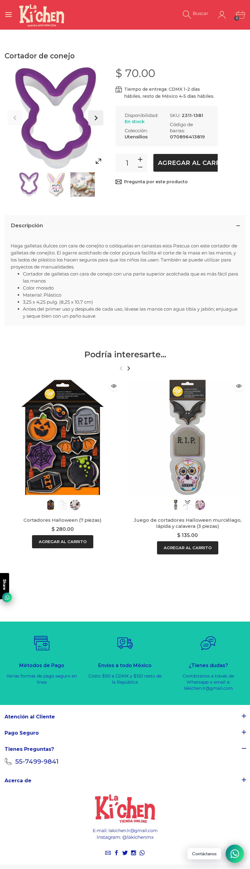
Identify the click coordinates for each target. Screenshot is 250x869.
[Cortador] (55, 184)
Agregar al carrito (195, 162)
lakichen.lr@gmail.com (133, 830)
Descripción (27, 225)
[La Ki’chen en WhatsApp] (142, 853)
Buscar (200, 13)
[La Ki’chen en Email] (108, 853)
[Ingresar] (221, 15)
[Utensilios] (29, 184)
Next (95, 118)
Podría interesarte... (125, 354)
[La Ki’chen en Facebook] (116, 853)
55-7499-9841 (37, 761)
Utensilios (136, 137)
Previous (15, 118)
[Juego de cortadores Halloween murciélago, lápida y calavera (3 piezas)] (187, 437)
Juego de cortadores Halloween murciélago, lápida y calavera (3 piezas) (187, 523)
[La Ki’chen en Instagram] (133, 853)
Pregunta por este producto (156, 181)
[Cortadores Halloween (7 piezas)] (62, 437)
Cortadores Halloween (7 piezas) (62, 520)
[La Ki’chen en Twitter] (125, 853)
